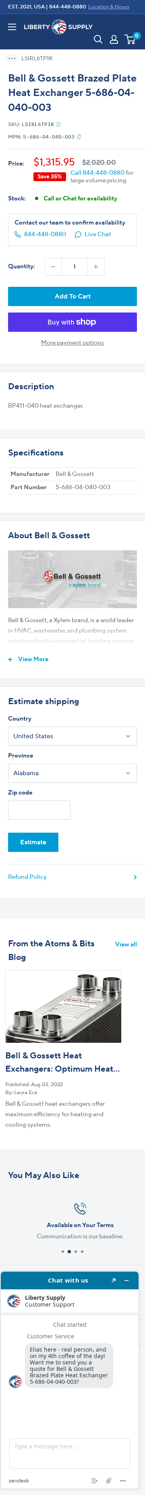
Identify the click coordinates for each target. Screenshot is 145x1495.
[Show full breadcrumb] (14, 58)
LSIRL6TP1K (37, 58)
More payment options (72, 343)
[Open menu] (12, 27)
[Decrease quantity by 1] (53, 266)
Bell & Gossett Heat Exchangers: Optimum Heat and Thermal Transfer (59, 1069)
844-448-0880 (67, 7)
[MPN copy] (79, 136)
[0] (130, 39)
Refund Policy (27, 877)
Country (19, 719)
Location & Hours (108, 7)
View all (126, 944)
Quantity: (21, 266)
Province (20, 756)
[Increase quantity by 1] (95, 266)
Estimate (33, 842)
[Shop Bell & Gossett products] (72, 579)
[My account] (114, 39)
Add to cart (73, 296)
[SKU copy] (59, 124)
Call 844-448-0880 (97, 173)
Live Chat (98, 234)
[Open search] (98, 39)
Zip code (20, 793)
